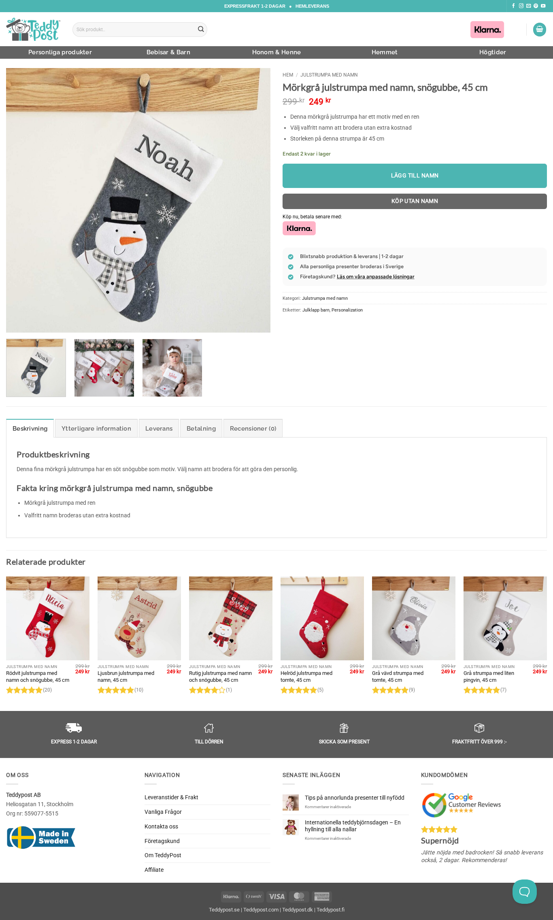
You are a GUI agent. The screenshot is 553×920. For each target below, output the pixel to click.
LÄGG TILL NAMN (415, 175)
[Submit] (201, 29)
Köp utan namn (414, 201)
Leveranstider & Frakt (171, 797)
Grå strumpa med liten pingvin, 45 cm (489, 676)
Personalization (347, 310)
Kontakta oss (161, 826)
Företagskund (162, 841)
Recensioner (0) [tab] (253, 428)
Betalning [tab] (201, 428)
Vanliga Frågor (163, 812)
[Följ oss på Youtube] (543, 6)
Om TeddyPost (163, 855)
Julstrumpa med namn (329, 75)
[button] (539, 29)
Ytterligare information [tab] (96, 428)
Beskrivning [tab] (30, 428)
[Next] (255, 200)
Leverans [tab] (158, 428)
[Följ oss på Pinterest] (536, 6)
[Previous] (21, 200)
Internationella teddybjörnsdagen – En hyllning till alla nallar (353, 825)
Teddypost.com (261, 910)
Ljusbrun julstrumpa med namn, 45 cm (126, 676)
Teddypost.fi (331, 910)
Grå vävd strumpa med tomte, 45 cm (397, 676)
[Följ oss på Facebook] (513, 6)
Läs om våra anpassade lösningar (376, 276)
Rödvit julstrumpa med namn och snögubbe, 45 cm (37, 676)
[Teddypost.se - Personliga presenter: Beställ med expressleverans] (33, 29)
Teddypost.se (224, 910)
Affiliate (154, 870)
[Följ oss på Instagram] (521, 6)
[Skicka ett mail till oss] (528, 6)
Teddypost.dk (297, 910)
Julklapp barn (316, 310)
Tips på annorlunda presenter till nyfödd (354, 797)
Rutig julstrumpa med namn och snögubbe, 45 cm (220, 676)
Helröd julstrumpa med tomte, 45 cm (306, 676)
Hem (288, 75)
